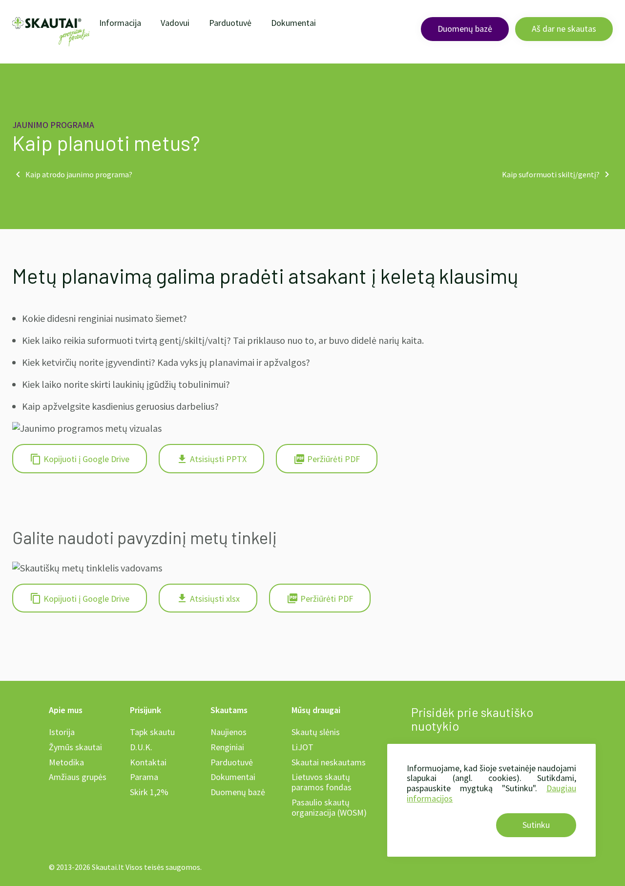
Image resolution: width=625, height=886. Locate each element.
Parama (144, 776)
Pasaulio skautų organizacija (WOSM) (329, 807)
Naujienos (228, 732)
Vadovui (175, 22)
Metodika (66, 762)
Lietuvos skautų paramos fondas (322, 782)
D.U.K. (141, 747)
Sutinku (536, 824)
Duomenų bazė (465, 28)
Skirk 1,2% (149, 792)
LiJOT (302, 747)
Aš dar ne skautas (564, 28)
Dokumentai (293, 22)
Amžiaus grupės (77, 776)
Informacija (120, 22)
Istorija (62, 732)
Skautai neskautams (329, 762)
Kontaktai (148, 762)
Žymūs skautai (75, 747)
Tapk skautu (152, 732)
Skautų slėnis (316, 732)
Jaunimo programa (53, 124)
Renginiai (227, 747)
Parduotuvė (230, 22)
